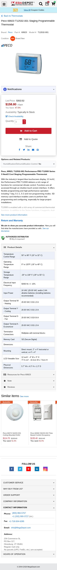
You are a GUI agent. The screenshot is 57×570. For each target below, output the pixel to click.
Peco (10, 32)
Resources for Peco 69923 (19, 374)
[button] (24, 121)
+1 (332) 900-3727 (20, 516)
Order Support (11, 495)
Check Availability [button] (15, 116)
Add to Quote (31, 139)
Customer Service (13, 483)
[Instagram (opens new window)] (45, 469)
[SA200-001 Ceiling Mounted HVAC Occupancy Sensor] (15, 412)
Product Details (14, 247)
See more (24, 396)
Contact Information (15, 507)
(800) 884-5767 (19, 513)
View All (27, 10)
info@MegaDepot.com (21, 528)
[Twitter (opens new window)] (20, 469)
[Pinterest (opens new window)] (28, 469)
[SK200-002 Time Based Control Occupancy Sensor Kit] (42, 412)
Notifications (14, 89)
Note (9, 381)
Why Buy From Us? (13, 489)
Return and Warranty (12, 220)
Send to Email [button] (33, 150)
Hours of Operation (14, 554)
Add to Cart (30, 130)
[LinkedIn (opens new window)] (37, 469)
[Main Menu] (4, 4)
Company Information (15, 501)
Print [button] (37, 150)
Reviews (11, 387)
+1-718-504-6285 (16, 521)
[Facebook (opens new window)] (11, 469)
